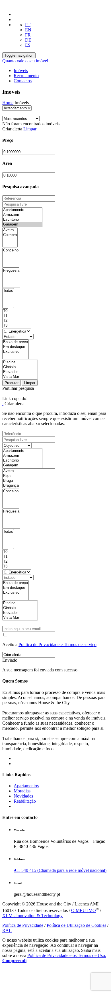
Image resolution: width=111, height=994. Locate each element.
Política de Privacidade (22, 925)
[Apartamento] (22, 210)
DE (28, 40)
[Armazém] (22, 214)
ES (27, 45)
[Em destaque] (15, 347)
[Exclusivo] (15, 351)
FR (28, 34)
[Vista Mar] (20, 376)
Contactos (23, 80)
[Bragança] (29, 485)
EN (28, 29)
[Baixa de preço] (15, 342)
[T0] (5, 311)
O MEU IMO (83, 910)
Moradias (22, 790)
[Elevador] (20, 372)
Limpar (29, 128)
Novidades (23, 796)
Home (7, 102)
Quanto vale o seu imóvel (25, 60)
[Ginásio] (20, 367)
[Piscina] (20, 362)
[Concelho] (11, 250)
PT (27, 24)
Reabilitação (25, 801)
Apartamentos (26, 785)
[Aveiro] (10, 230)
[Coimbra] (10, 235)
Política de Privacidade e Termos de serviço (57, 644)
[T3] (5, 325)
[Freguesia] (11, 270)
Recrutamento (26, 75)
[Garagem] (22, 224)
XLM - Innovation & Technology (32, 915)
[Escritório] (22, 219)
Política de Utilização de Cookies (76, 925)
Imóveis (21, 70)
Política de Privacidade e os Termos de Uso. (66, 955)
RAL (7, 930)
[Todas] (8, 290)
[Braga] (29, 480)
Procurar (11, 383)
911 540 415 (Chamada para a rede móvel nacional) (60, 870)
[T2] (5, 320)
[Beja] (29, 476)
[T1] (5, 315)
